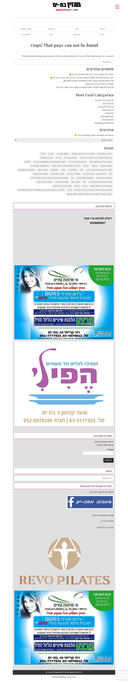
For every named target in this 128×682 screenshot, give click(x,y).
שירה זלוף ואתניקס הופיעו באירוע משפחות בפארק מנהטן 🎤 (88, 81)
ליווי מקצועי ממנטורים (40, 166)
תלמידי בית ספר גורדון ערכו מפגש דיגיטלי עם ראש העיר (41, 190)
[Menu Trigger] (117, 6)
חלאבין (28, 162)
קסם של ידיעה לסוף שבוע (101, 186)
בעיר (76, 29)
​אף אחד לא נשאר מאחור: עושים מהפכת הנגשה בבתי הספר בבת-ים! (85, 87)
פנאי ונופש (26, 29)
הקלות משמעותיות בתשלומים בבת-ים (50, 162)
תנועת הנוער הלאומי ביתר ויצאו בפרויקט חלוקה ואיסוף (89, 194)
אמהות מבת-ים (107, 521)
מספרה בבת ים (73, 174)
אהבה (50, 154)
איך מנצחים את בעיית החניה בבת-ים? (96, 158)
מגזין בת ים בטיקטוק (105, 527)
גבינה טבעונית (47, 158)
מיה (110, 174)
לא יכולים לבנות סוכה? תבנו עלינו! (66, 166)
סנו (84, 182)
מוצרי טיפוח (43, 170)
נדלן (51, 34)
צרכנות (76, 34)
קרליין (84, 186)
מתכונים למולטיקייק (85, 178)
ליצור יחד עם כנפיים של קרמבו (99, 170)
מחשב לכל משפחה (26, 170)
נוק (72, 178)
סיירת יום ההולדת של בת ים (100, 182)
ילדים (102, 34)
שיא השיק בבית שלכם (62, 186)
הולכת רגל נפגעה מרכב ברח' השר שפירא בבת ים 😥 (91, 74)
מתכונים (26, 34)
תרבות (51, 29)
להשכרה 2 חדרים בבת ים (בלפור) (99, 84)
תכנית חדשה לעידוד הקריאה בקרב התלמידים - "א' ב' (89, 190)
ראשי (102, 29)
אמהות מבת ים (70, 158)
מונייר (63, 170)
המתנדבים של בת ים (77, 162)
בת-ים (58, 158)
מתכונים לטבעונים (104, 178)
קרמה (76, 186)
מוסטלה (54, 170)
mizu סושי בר (63, 154)
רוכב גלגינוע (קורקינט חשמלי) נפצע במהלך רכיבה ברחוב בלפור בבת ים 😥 (82, 78)
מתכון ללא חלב (57, 174)
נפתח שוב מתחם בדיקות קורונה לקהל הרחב (49, 178)
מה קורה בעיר (108, 100)
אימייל (110, 450)
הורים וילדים (108, 107)
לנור (81, 170)
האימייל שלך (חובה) (105, 445)
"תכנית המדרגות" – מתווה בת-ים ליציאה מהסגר (92, 154)
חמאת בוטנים (106, 166)
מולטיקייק (73, 170)
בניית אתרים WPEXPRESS (64, 677)
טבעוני (94, 166)
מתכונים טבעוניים (40, 174)
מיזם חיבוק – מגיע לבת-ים (94, 174)
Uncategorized (101, 123)
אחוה (43, 154)
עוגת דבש (76, 182)
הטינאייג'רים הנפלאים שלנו (100, 162)
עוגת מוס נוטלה (62, 182)
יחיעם (86, 166)
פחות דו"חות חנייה (44, 182)
